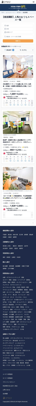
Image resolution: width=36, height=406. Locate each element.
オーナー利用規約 (8, 378)
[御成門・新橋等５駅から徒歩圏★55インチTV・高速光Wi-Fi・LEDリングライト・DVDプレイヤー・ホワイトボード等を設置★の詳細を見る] (18, 137)
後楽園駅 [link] (25, 12)
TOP (2, 12)
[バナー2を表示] (18, 10)
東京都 (19, 12)
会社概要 (5, 393)
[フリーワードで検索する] (4, 36)
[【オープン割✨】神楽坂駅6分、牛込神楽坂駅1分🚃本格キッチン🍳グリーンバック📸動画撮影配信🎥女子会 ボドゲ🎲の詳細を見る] (18, 193)
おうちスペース (10, 12)
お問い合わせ (6, 390)
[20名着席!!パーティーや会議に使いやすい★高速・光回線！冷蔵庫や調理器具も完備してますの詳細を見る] (18, 81)
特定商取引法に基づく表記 (10, 386)
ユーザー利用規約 (8, 374)
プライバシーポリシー (9, 382)
